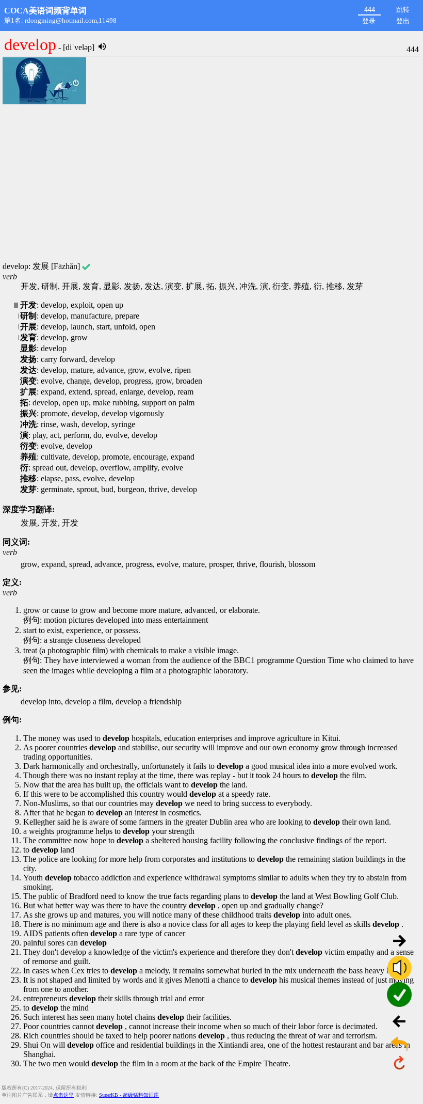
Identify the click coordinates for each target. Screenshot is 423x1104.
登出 (403, 21)
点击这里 (63, 1095)
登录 (369, 21)
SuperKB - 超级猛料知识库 (129, 1095)
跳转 (403, 9)
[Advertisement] (211, 184)
